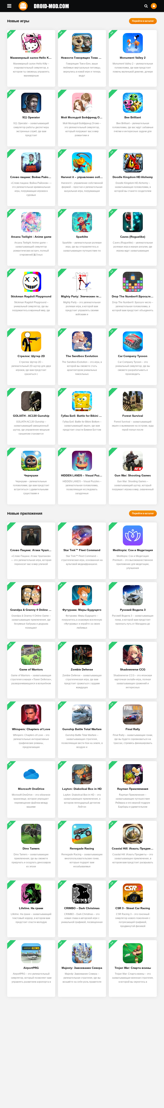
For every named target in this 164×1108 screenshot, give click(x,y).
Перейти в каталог (143, 21)
